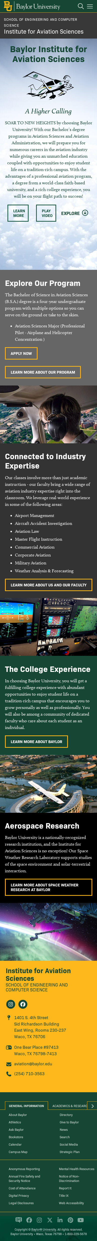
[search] (78, 7)
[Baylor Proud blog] (18, 1222)
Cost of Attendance (22, 1188)
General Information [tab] (26, 1105)
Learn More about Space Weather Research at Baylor (44, 887)
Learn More (19, 213)
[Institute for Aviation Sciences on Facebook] (23, 1004)
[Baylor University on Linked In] (59, 1222)
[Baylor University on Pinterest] (69, 1222)
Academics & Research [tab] (71, 1105)
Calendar (15, 1144)
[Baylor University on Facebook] (28, 1222)
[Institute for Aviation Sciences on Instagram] (11, 1004)
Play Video (47, 213)
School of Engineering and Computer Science (37, 987)
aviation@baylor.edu (33, 1063)
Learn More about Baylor (36, 741)
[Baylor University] (31, 6)
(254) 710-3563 (29, 1073)
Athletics (15, 1122)
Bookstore (16, 1136)
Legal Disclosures (21, 1202)
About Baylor (18, 1114)
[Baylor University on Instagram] (38, 1222)
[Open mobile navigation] (91, 7)
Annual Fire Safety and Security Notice (24, 1178)
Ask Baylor (16, 1129)
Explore (70, 213)
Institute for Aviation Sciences (44, 31)
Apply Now (21, 353)
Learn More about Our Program (43, 372)
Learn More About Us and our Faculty (49, 584)
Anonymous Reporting (24, 1168)
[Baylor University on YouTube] (79, 1222)
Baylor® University (43, 1229)
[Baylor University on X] (49, 1222)
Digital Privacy (19, 1195)
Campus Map (18, 1151)
